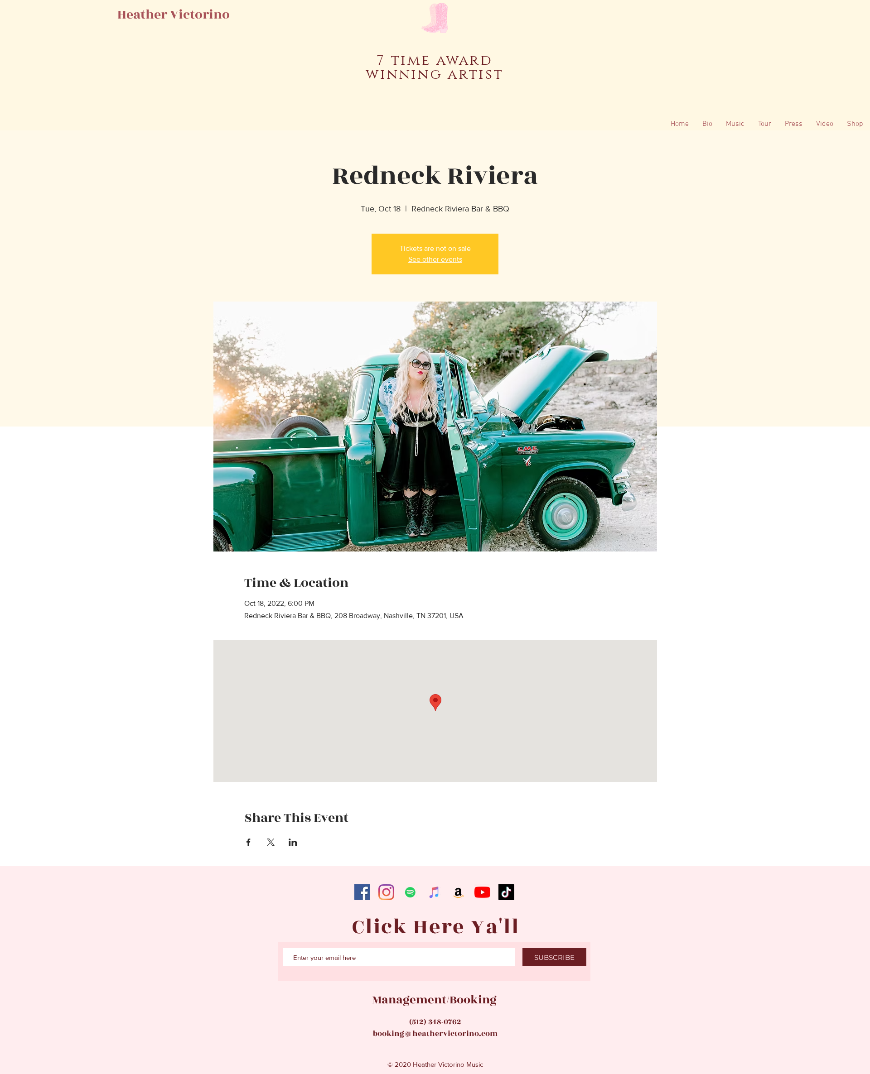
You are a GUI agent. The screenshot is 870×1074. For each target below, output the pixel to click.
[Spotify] (410, 892)
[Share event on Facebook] (248, 842)
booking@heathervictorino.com (435, 1034)
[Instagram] (386, 892)
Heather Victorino (173, 14)
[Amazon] (458, 892)
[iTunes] (434, 892)
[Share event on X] (270, 842)
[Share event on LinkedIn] (293, 842)
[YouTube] (482, 892)
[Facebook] (362, 892)
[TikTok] (506, 892)
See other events (435, 259)
